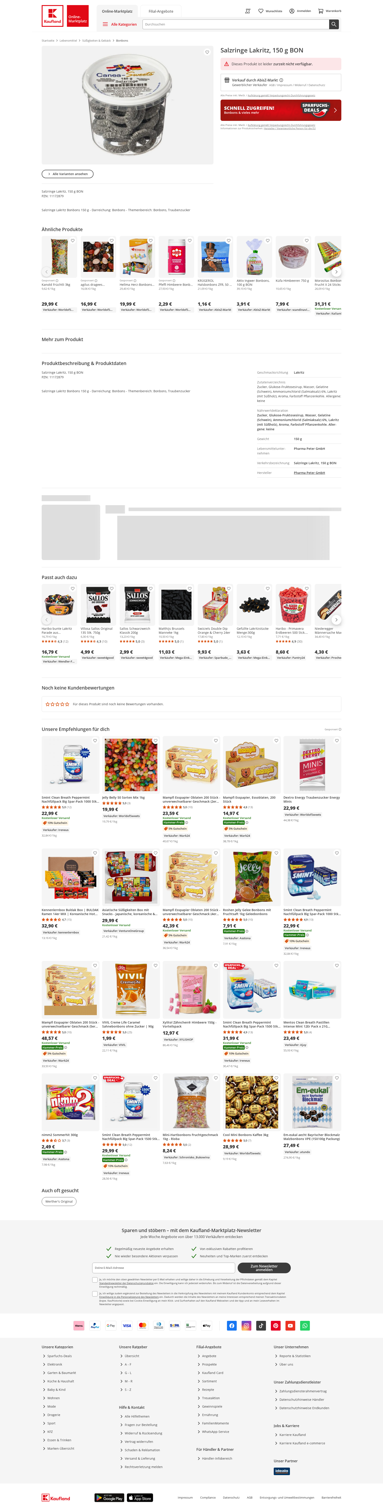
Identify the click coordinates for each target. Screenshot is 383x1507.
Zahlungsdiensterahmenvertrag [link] (303, 1391)
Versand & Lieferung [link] (140, 1458)
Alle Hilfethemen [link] (137, 1416)
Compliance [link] (208, 1497)
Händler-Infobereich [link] (217, 1458)
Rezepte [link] (208, 1389)
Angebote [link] (209, 1356)
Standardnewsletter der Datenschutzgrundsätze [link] (126, 1283)
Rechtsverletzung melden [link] (144, 1467)
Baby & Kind (56, 1389)
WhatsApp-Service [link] (215, 1432)
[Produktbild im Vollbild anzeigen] (127, 105)
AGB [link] (249, 1497)
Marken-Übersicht (60, 1448)
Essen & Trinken (59, 1440)
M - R (129, 1381)
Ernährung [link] (210, 1415)
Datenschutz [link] (231, 1497)
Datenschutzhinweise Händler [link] (301, 1399)
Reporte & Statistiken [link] (295, 1356)
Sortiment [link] (209, 1381)
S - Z (128, 1389)
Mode (51, 1406)
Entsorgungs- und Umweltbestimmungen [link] (287, 1497)
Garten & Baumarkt (61, 1373)
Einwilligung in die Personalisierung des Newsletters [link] (129, 1296)
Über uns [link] (286, 1364)
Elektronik (54, 1364)
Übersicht (132, 1356)
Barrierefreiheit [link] (331, 1497)
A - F (128, 1364)
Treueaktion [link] (211, 1398)
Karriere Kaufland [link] (292, 1435)
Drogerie (53, 1415)
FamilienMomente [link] (215, 1423)
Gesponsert (48, 280)
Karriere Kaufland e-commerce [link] (302, 1443)
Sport (51, 1423)
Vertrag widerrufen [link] (139, 1441)
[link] (161, 11)
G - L (128, 1373)
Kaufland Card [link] (212, 1373)
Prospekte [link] (209, 1364)
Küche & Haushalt (60, 1381)
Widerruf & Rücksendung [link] (143, 1433)
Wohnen (53, 1398)
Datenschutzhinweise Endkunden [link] (304, 1408)
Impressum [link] (185, 1497)
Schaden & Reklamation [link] (142, 1450)
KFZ (50, 1432)
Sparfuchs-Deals (59, 1356)
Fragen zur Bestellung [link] (141, 1425)
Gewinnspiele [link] (212, 1406)
